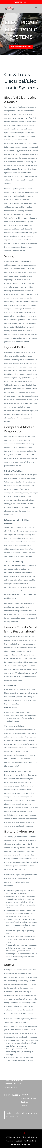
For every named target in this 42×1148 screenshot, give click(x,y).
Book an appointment (21, 47)
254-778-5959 (21, 2)
